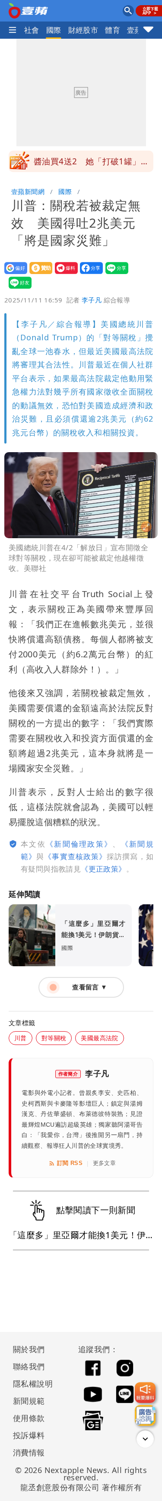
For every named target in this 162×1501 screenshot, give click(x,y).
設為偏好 (13, 274)
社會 (31, 30)
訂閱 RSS (70, 1163)
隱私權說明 (30, 1383)
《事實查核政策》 (75, 856)
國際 (53, 30)
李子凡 (92, 300)
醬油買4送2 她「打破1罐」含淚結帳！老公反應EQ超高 (91, 164)
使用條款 (29, 1418)
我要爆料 (64, 274)
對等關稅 (54, 1038)
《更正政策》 (103, 869)
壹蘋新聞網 (27, 191)
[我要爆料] (145, 1392)
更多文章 (104, 1163)
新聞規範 (29, 1401)
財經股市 (83, 30)
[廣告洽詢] (145, 1415)
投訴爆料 (29, 1435)
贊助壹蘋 (38, 274)
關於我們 (29, 1349)
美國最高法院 (99, 1038)
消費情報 (29, 1452)
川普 (20, 1038)
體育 (112, 30)
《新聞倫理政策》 (79, 844)
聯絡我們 (29, 1366)
